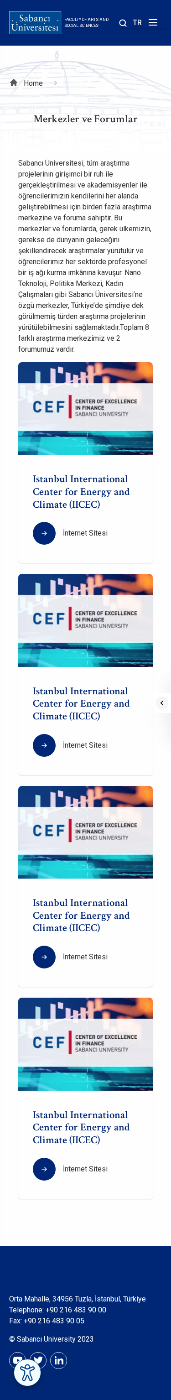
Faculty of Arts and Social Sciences (86, 22)
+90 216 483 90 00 (76, 1310)
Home (33, 83)
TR (137, 22)
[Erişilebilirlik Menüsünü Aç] (27, 1372)
